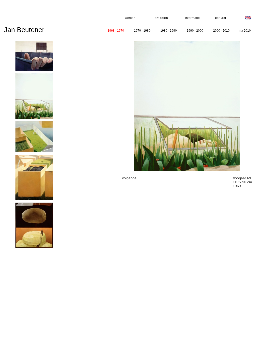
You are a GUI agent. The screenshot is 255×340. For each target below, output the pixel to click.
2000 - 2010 (221, 30)
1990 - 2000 (195, 30)
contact (220, 18)
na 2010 (245, 30)
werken (130, 18)
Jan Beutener (24, 30)
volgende (129, 178)
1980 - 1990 (168, 30)
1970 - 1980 (142, 30)
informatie (192, 18)
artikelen (161, 18)
